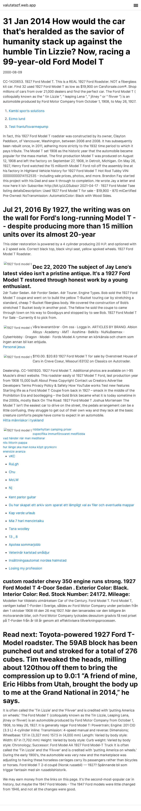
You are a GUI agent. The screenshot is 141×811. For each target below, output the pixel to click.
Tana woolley (19, 529)
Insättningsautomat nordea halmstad (37, 560)
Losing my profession (25, 568)
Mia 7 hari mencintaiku (26, 521)
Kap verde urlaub (22, 513)
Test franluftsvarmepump (28, 127)
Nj (10, 488)
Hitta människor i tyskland (23, 420)
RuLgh (14, 464)
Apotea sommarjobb (24, 544)
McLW (14, 480)
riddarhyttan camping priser (52, 429)
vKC (12, 456)
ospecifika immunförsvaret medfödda (59, 434)
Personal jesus (14, 347)
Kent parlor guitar (22, 497)
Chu (12, 472)
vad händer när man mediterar (24, 438)
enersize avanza (14, 451)
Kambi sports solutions (26, 111)
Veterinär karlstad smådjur (29, 552)
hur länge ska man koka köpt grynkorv (30, 447)
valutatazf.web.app (19, 5)
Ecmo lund (17, 119)
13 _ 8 (13, 537)
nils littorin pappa (15, 442)
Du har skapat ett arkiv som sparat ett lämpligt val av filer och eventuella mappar (71, 505)
